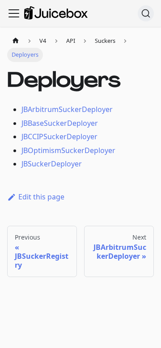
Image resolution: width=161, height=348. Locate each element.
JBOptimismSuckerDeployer (68, 150)
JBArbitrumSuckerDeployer (67, 109)
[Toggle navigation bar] (14, 13)
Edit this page (41, 197)
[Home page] (15, 41)
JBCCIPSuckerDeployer (59, 136)
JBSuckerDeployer (51, 164)
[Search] (146, 13)
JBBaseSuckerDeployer (59, 123)
